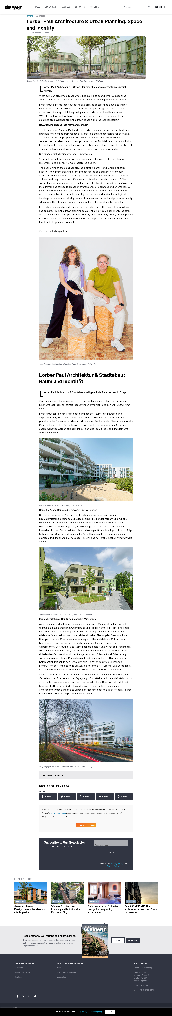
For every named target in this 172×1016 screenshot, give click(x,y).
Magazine (94, 7)
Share (48, 796)
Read (118, 940)
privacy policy (81, 1012)
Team (59, 968)
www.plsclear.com (58, 813)
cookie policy (96, 1012)
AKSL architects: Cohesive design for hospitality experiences (103, 909)
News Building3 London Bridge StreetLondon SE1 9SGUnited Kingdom (143, 976)
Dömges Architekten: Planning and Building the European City (65, 909)
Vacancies (61, 977)
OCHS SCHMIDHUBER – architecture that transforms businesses (141, 909)
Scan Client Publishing (66, 972)
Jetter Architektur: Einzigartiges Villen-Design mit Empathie (29, 909)
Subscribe (160, 7)
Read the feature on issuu (54, 785)
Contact (18, 977)
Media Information (22, 972)
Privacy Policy (116, 863)
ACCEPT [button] (109, 1012)
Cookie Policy (113, 866)
